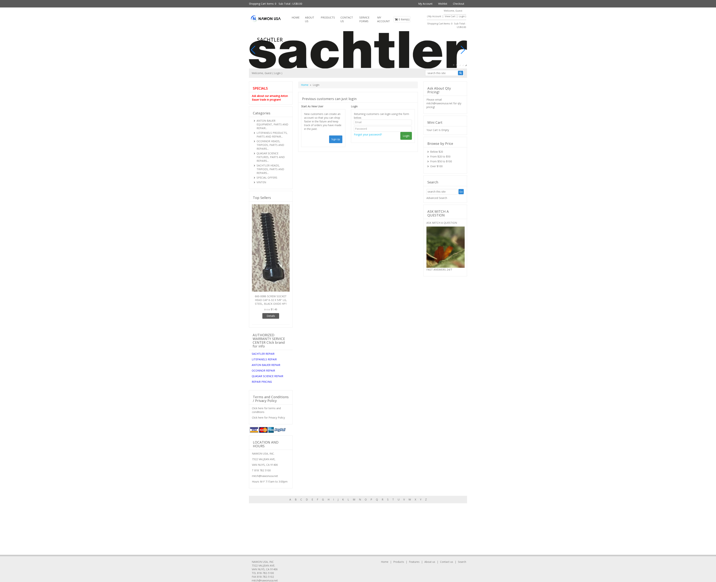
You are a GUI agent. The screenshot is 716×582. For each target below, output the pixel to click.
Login (462, 16)
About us (429, 562)
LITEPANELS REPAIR (264, 287)
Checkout (458, 3)
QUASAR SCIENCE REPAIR (267, 304)
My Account (425, 3)
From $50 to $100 (441, 161)
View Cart (450, 16)
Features (414, 562)
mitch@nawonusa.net (439, 103)
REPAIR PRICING (262, 309)
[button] (453, 65)
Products (328, 17)
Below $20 (436, 151)
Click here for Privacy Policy (268, 345)
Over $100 (436, 166)
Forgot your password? (368, 134)
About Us (309, 19)
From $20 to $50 (440, 156)
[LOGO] (265, 18)
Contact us (346, 19)
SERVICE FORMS (364, 19)
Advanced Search (436, 198)
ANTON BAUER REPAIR (266, 292)
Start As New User (312, 106)
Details (271, 243)
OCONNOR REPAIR (263, 298)
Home (295, 17)
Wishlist (442, 3)
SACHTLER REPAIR (263, 281)
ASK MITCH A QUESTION (441, 222)
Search (462, 562)
